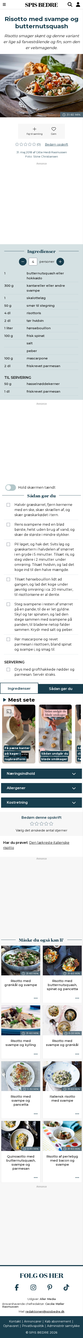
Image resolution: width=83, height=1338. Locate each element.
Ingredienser (19, 689)
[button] (18, 734)
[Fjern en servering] (23, 261)
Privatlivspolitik (33, 1326)
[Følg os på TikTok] (66, 1287)
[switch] (10, 487)
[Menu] (10, 4)
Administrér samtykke (63, 1326)
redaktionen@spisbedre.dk (45, 1311)
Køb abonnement (58, 1321)
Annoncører (33, 1321)
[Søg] (70, 4)
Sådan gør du (60, 689)
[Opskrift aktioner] (35, 998)
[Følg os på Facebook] (17, 1287)
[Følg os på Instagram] (33, 1287)
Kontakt (15, 1321)
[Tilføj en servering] (60, 261)
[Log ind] (78, 4)
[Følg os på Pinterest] (50, 1287)
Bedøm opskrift (56, 144)
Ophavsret (11, 1326)
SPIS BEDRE (41, 4)
